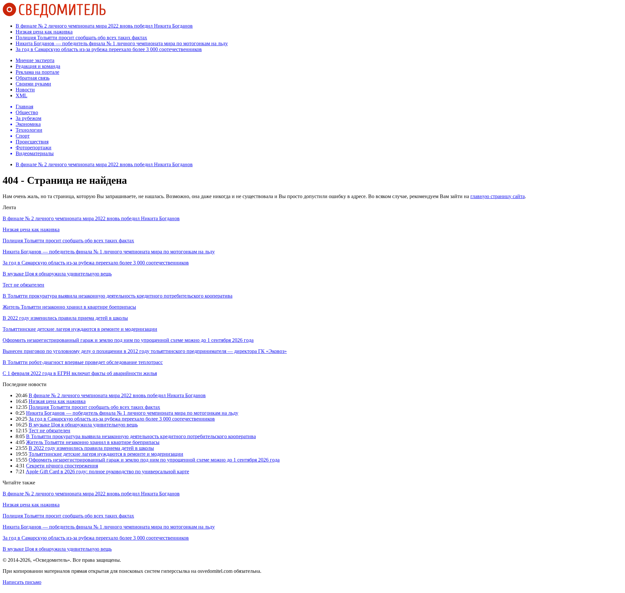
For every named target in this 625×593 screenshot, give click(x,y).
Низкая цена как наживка (44, 31)
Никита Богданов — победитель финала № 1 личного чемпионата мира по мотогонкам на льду (122, 43)
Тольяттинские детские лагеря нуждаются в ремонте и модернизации (80, 329)
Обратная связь (32, 78)
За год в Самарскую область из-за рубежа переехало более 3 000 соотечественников (109, 49)
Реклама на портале (37, 72)
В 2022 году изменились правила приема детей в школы (65, 318)
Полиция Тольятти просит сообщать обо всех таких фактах (81, 37)
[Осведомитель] (54, 16)
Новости (25, 89)
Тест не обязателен (23, 285)
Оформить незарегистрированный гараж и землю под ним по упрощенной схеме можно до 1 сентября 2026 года (128, 340)
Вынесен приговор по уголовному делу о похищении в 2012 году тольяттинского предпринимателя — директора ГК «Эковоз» (145, 351)
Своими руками (33, 84)
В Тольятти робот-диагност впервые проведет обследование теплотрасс (83, 362)
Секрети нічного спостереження (62, 465)
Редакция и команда (38, 66)
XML (21, 95)
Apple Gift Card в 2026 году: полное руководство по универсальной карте (107, 471)
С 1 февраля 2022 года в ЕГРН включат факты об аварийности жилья (80, 373)
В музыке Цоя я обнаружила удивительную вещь (57, 273)
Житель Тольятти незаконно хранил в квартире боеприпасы (69, 307)
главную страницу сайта (497, 196)
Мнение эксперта (35, 60)
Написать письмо (22, 582)
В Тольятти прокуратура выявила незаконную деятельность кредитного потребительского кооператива (117, 296)
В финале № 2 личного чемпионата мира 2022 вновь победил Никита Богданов (104, 26)
